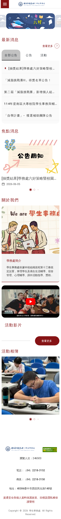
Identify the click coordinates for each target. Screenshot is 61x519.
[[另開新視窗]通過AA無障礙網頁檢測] (50, 449)
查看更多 (47, 45)
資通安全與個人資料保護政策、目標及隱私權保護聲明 (30, 499)
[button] (30, 189)
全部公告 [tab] (11, 54)
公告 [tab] (29, 54)
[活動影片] (30, 301)
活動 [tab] (44, 54)
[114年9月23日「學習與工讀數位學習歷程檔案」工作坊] (30, 386)
